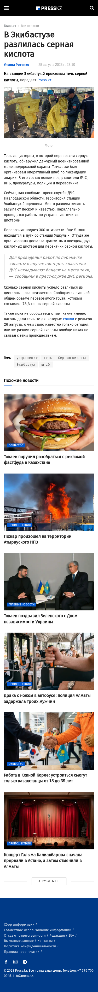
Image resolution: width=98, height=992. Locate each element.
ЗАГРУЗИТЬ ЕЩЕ (49, 881)
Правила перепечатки (22, 952)
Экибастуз (26, 364)
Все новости (30, 26)
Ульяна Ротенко (16, 65)
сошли (68, 319)
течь (48, 358)
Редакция (57, 935)
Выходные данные (19, 941)
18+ (71, 935)
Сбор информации (19, 924)
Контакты (45, 941)
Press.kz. (45, 80)
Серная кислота (72, 358)
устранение (27, 358)
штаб (45, 364)
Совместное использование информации (38, 930)
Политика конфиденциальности (30, 946)
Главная (10, 26)
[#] (49, 8)
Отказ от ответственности (25, 935)
